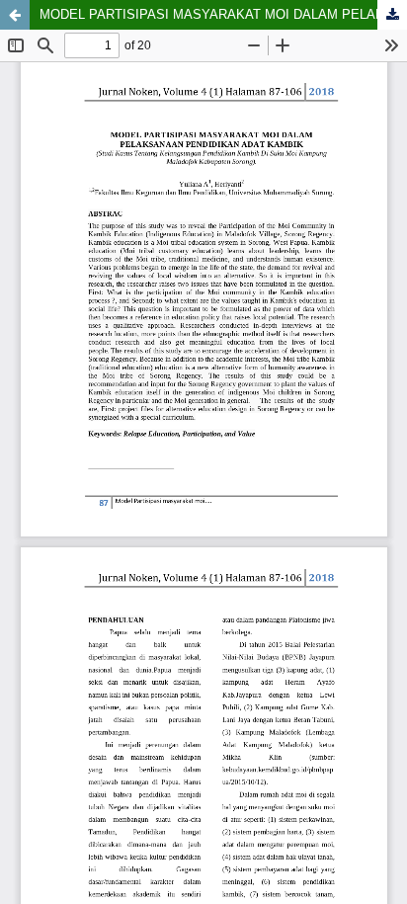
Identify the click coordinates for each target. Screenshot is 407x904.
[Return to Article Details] (15, 15)
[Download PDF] (392, 15)
